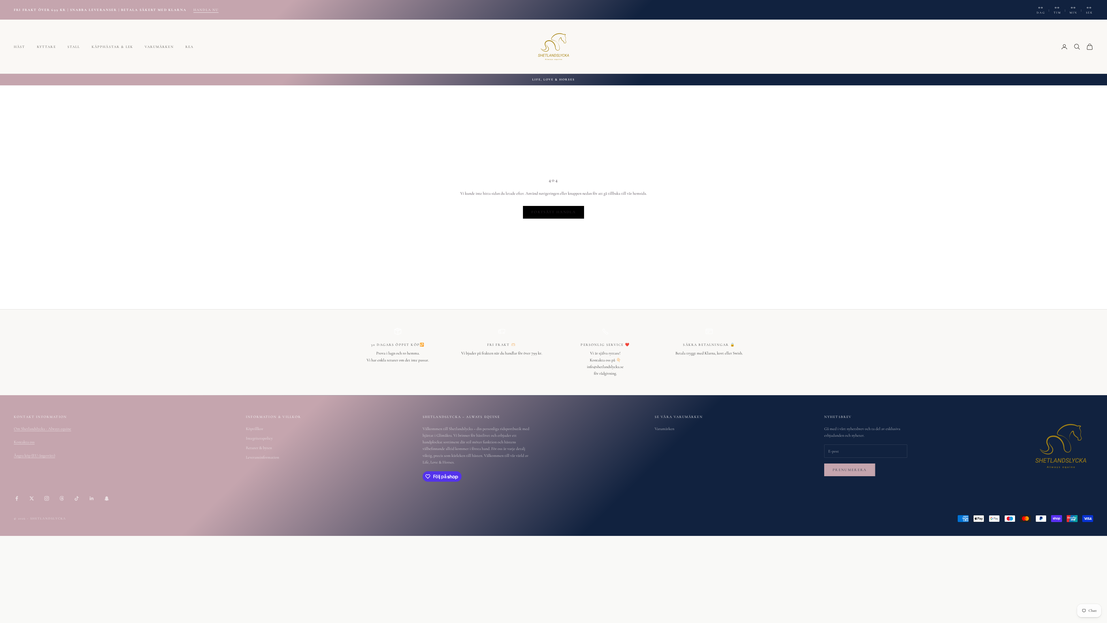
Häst (19, 47)
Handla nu (206, 10)
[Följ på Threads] (62, 498)
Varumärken (159, 47)
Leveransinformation (262, 457)
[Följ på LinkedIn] (92, 498)
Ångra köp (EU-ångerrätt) (34, 455)
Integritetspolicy (259, 438)
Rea (189, 47)
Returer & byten (259, 447)
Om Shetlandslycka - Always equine (42, 428)
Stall (73, 47)
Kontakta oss (24, 442)
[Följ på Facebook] (17, 498)
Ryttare (46, 47)
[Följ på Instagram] (47, 498)
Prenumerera (850, 470)
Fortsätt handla (553, 212)
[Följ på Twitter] (32, 498)
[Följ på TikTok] (77, 498)
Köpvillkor (254, 428)
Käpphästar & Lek (112, 47)
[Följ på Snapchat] (107, 498)
